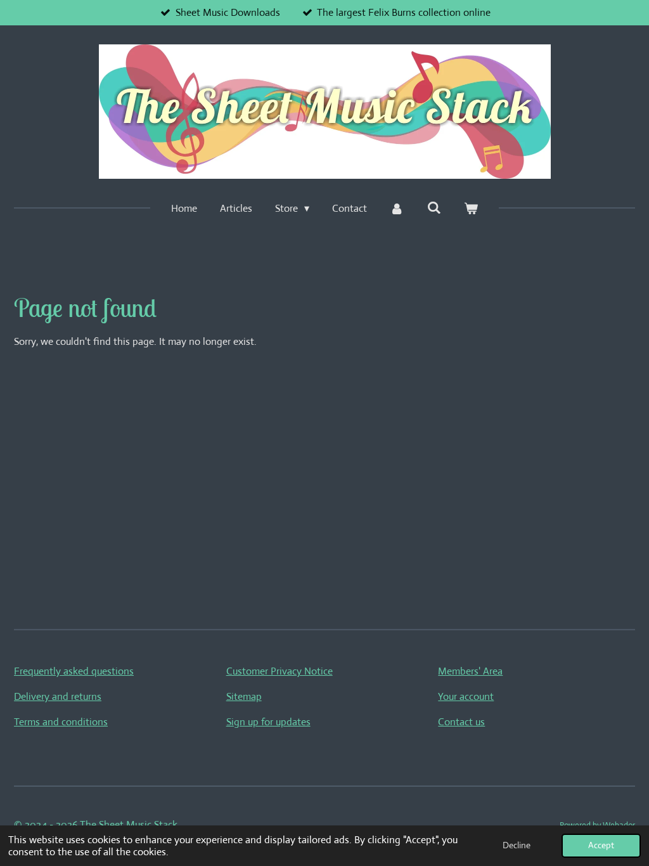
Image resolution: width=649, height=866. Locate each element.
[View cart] (471, 208)
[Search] (434, 207)
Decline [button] (516, 845)
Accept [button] (601, 845)
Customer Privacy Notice (279, 671)
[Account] (397, 208)
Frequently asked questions (74, 671)
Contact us (461, 721)
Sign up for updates (268, 721)
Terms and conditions (61, 721)
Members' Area (470, 671)
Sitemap (244, 696)
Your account (466, 696)
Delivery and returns (57, 696)
